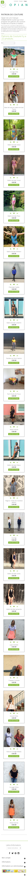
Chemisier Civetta (14, 287)
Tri (2, 43)
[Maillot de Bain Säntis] (14, 558)
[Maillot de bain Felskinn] (14, 236)
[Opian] (14, 5)
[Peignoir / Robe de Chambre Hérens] (14, 485)
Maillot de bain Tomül (14, 180)
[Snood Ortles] (14, 701)
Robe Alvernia (14, 823)
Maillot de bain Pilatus (14, 465)
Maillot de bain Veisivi (14, 145)
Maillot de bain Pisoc (14, 216)
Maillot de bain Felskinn (14, 251)
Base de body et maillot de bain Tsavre (14, 108)
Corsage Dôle (14, 72)
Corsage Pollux (14, 787)
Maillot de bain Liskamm (14, 323)
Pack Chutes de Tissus (14, 394)
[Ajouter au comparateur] (17, 69)
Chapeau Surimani (14, 680)
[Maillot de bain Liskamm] (14, 307)
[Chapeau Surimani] (14, 665)
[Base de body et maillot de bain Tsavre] (14, 92)
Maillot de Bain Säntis (13, 574)
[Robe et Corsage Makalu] (14, 736)
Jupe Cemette (14, 645)
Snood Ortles (14, 716)
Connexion (16, 1)
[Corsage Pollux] (14, 772)
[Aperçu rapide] (10, 69)
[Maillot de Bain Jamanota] (14, 594)
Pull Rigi (14, 538)
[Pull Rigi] (14, 523)
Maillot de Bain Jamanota (14, 609)
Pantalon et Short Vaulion (14, 358)
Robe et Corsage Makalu (14, 751)
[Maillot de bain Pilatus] (14, 450)
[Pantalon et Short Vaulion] (14, 343)
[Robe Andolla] (14, 414)
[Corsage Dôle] (14, 57)
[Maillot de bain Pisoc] (14, 201)
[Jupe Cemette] (14, 630)
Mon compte (6, 858)
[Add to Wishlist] (14, 69)
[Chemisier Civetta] (14, 272)
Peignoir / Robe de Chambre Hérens (14, 501)
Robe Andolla (14, 429)
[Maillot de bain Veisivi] (14, 129)
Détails (2, 33)
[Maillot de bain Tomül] (14, 165)
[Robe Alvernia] (14, 807)
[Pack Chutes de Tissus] (14, 379)
